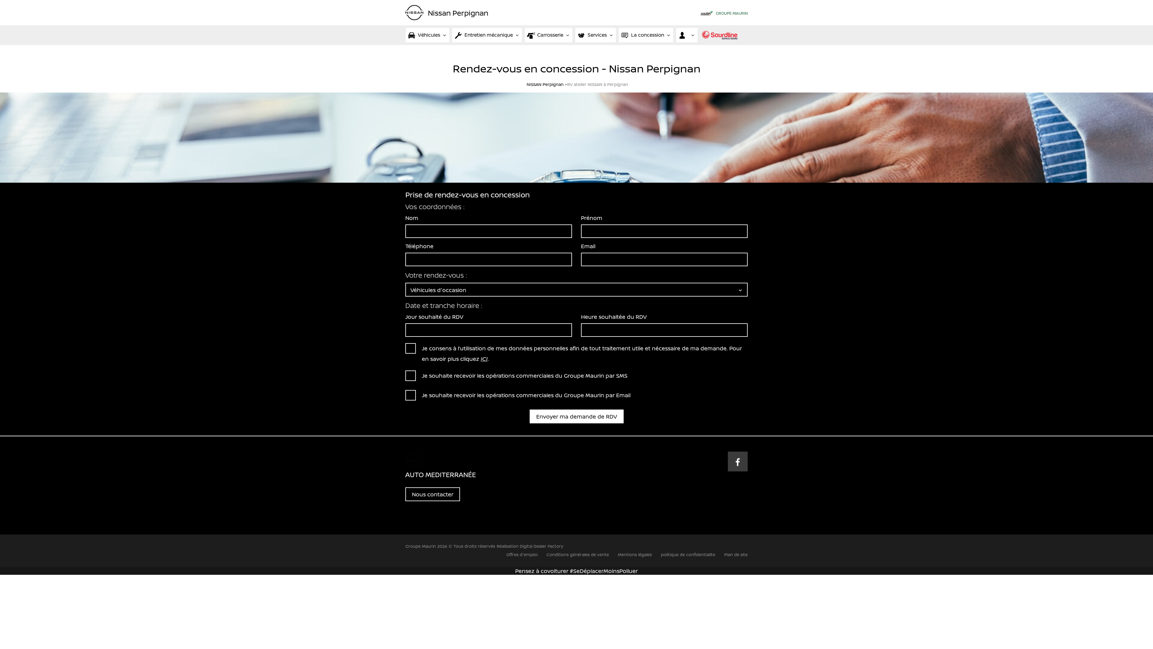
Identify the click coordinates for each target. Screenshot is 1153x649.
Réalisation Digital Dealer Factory (530, 546)
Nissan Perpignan (458, 12)
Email (588, 246)
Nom (411, 217)
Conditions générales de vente (577, 554)
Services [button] (597, 35)
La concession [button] (647, 35)
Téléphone (419, 246)
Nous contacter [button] (432, 494)
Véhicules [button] (429, 35)
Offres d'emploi (521, 554)
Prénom (591, 217)
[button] (687, 35)
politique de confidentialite (688, 554)
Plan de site (736, 554)
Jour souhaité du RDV (434, 316)
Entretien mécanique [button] (489, 35)
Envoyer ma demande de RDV (576, 416)
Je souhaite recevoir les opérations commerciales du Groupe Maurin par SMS (525, 375)
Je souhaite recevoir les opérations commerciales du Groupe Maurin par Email (526, 395)
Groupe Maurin (732, 13)
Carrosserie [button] (550, 35)
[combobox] (576, 290)
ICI (484, 358)
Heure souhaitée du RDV (614, 316)
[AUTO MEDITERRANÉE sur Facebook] (738, 461)
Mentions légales (635, 554)
